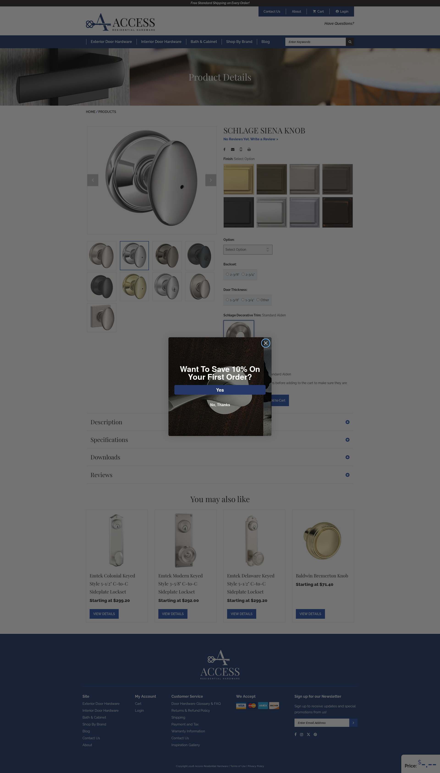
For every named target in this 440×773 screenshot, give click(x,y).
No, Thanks (220, 405)
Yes (220, 389)
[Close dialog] (266, 343)
